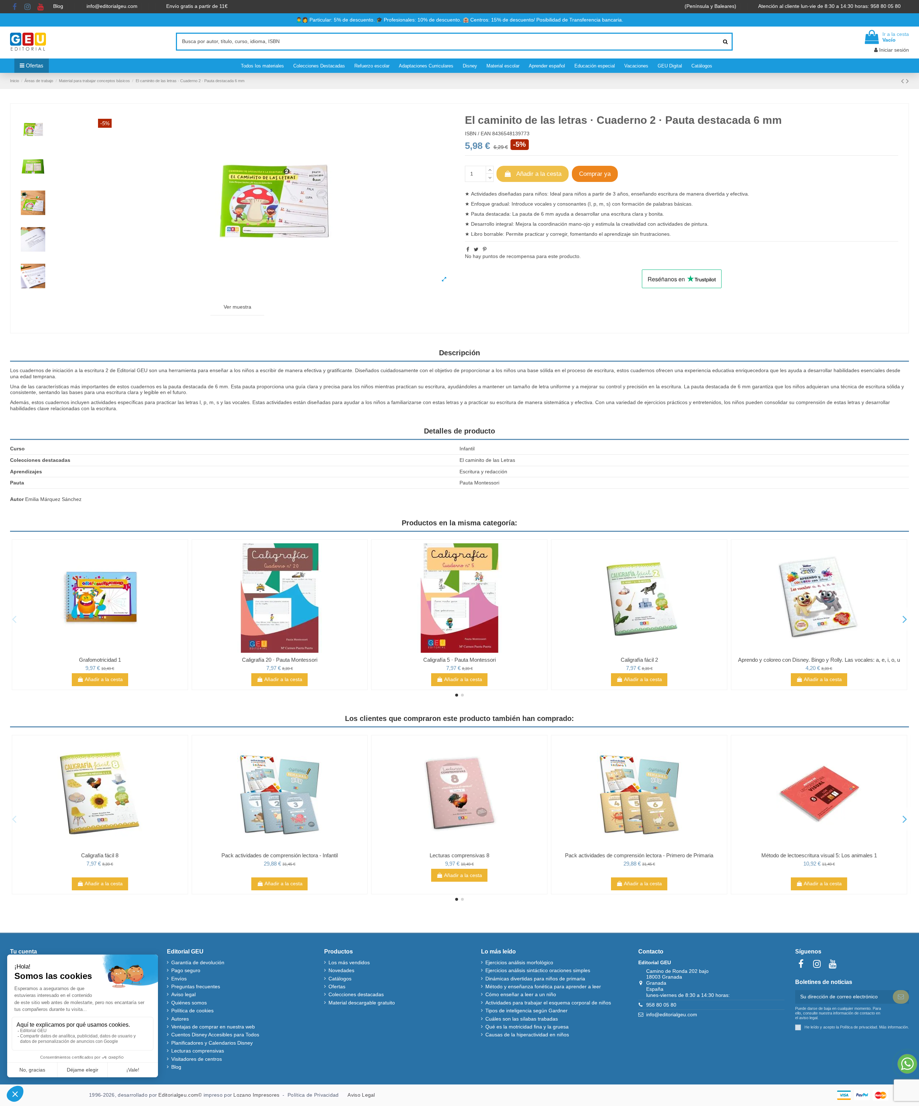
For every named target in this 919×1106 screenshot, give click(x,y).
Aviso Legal (361, 1095)
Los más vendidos (349, 962)
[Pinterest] (484, 249)
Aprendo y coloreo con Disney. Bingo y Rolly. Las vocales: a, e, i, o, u (639, 660)
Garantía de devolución (197, 962)
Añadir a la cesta (538, 173)
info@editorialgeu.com (113, 6)
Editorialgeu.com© (180, 1095)
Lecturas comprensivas (197, 1051)
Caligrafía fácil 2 (459, 660)
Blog (59, 6)
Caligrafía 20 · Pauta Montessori (99, 660)
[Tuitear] (476, 249)
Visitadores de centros (196, 1059)
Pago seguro (185, 970)
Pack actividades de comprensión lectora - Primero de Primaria (639, 855)
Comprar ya (595, 173)
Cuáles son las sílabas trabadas (521, 1019)
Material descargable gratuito (361, 1003)
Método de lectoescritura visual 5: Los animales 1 (819, 855)
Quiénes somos (189, 1003)
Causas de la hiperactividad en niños (527, 1034)
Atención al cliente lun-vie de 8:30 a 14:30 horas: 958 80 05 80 (830, 6)
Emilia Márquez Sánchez (53, 499)
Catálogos (339, 978)
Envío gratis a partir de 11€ (197, 6)
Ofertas (336, 986)
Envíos (179, 978)
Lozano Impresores (256, 1095)
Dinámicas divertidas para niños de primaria (535, 978)
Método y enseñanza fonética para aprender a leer (543, 986)
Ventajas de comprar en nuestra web (213, 1027)
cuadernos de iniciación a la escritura (62, 370)
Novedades (341, 970)
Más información (893, 1027)
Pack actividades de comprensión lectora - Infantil (279, 855)
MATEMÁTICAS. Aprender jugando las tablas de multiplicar (819, 660)
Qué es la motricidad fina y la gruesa (527, 1027)
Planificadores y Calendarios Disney (212, 1043)
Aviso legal (183, 994)
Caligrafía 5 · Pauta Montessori (279, 660)
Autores (180, 1019)
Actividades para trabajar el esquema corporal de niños (548, 1003)
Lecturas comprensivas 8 (459, 855)
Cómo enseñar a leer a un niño (520, 994)
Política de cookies (192, 1010)
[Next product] (907, 81)
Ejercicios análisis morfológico (519, 962)
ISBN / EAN (478, 133)
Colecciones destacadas (356, 994)
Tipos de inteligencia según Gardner (526, 1010)
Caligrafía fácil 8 (99, 855)
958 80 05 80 (661, 1005)
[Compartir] (467, 249)
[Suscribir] (901, 997)
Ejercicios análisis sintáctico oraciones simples (537, 970)
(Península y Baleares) (711, 6)
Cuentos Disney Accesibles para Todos (215, 1034)
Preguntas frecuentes (195, 986)
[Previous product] (903, 81)
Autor (17, 499)
